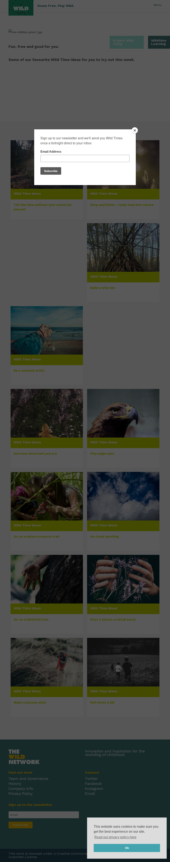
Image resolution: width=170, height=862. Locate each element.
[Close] (135, 130)
